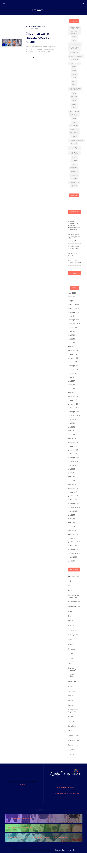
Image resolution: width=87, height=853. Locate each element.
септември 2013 (74, 553)
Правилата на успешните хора (20, 828)
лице (74, 100)
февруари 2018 (74, 350)
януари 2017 (72, 400)
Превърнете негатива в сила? (74, 262)
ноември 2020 (73, 304)
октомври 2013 (73, 549)
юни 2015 (71, 473)
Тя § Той (71, 754)
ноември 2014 (73, 500)
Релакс (70, 716)
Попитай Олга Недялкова (73, 711)
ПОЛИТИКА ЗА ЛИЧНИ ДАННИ (61, 793)
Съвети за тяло (73, 745)
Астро (70, 581)
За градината (73, 635)
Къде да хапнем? (71, 676)
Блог (69, 585)
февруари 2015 (74, 488)
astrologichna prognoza (74, 27)
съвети (74, 160)
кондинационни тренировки (75, 89)
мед (70, 111)
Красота (71, 663)
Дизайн (70, 621)
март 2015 (72, 484)
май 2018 (71, 339)
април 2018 (72, 343)
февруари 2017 (73, 396)
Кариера (71, 658)
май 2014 (71, 523)
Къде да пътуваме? (72, 669)
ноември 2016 (73, 408)
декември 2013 (74, 542)
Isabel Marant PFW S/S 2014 (19, 818)
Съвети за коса (74, 735)
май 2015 (71, 477)
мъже (74, 122)
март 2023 (72, 293)
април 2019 (72, 316)
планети (74, 136)
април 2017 (72, 389)
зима (74, 77)
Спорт (70, 731)
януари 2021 (72, 301)
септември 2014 (74, 507)
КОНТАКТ (76, 793)
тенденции (74, 168)
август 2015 (72, 465)
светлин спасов (74, 148)
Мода (28, 26)
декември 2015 (74, 450)
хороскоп (74, 175)
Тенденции (41, 26)
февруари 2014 (74, 534)
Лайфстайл (72, 681)
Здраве (70, 639)
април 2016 (72, 435)
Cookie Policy (60, 850)
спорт (74, 157)
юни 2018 (71, 335)
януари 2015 (72, 492)
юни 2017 (71, 381)
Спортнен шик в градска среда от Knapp (38, 37)
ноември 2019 (73, 308)
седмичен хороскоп (74, 152)
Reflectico (22, 784)
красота (74, 97)
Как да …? (71, 654)
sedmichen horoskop (74, 32)
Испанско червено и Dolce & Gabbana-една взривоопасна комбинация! (39, 837)
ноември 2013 (73, 545)
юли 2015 (71, 469)
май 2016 (71, 431)
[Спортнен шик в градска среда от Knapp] (12, 42)
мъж (74, 118)
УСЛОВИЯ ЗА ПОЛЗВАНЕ (65, 787)
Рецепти (71, 721)
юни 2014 (71, 519)
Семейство (72, 726)
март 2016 (72, 438)
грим (71, 63)
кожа (74, 85)
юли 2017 (71, 377)
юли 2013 (71, 561)
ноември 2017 (73, 362)
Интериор (71, 649)
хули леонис (74, 182)
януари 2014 (72, 538)
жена (74, 67)
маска (74, 108)
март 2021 (72, 297)
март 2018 (72, 346)
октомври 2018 (73, 320)
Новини (33, 26)
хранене (74, 178)
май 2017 (71, 385)
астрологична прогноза (74, 48)
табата (74, 164)
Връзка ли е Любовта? (72, 254)
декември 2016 (74, 404)
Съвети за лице (74, 740)
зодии (74, 81)
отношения (74, 129)
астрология (74, 52)
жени (74, 70)
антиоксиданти (74, 44)
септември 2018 (74, 324)
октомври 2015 (73, 457)
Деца (70, 611)
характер (74, 171)
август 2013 (72, 557)
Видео (70, 590)
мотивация (74, 115)
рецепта (74, 144)
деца (77, 63)
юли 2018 (71, 331)
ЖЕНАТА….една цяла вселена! (74, 247)
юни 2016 (71, 427)
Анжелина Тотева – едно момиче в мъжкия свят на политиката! (74, 225)
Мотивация (72, 691)
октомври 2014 (73, 503)
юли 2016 (71, 423)
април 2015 (72, 480)
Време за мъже (74, 602)
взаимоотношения (75, 56)
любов (74, 104)
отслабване (74, 133)
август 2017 (72, 373)
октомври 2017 (73, 366)
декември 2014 (74, 496)
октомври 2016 (73, 412)
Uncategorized (73, 576)
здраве (74, 74)
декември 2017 (74, 358)
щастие (74, 186)
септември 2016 (74, 415)
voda (74, 40)
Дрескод (71, 625)
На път (70, 696)
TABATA (74, 37)
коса (74, 93)
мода (77, 111)
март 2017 (72, 392)
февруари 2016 (74, 442)
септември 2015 (74, 461)
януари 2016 (72, 446)
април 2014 (72, 526)
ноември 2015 (73, 454)
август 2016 (72, 419)
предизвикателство (76, 140)
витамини (74, 59)
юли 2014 (71, 515)
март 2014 (72, 530)
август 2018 (72, 327)
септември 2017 (74, 369)
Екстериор (72, 630)
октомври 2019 (73, 312)
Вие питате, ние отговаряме (74, 596)
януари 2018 (72, 354)
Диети (70, 616)
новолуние (74, 126)
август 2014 (72, 511)
